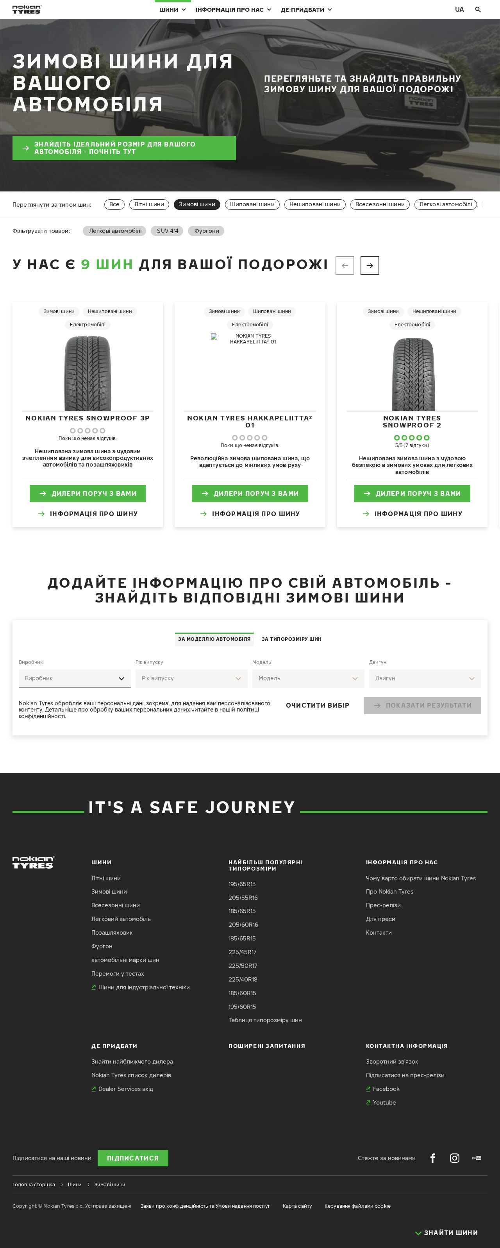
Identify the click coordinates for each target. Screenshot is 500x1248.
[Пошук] (478, 9)
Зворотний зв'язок (392, 1061)
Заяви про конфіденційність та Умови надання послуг (205, 1206)
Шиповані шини (252, 204)
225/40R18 (243, 979)
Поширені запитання (267, 1045)
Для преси (380, 918)
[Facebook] (433, 1158)
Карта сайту (297, 1206)
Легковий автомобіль (121, 918)
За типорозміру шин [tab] (292, 639)
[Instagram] (455, 1158)
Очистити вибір (318, 705)
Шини (168, 9)
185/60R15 (242, 993)
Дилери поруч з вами (94, 493)
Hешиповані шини (315, 204)
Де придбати (302, 9)
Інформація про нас (230, 9)
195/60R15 (242, 1006)
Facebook (386, 1088)
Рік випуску (149, 662)
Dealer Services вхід (125, 1088)
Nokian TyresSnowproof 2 (412, 421)
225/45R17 (243, 952)
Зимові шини (109, 891)
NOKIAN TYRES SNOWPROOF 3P (87, 418)
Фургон (101, 946)
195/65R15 (242, 884)
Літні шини (149, 204)
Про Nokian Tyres (389, 891)
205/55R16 (243, 897)
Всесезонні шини (380, 204)
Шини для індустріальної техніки (144, 987)
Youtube (384, 1102)
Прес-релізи (383, 905)
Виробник (31, 662)
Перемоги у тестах (117, 973)
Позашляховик (112, 932)
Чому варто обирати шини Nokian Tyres (421, 878)
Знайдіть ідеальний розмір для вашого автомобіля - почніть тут (115, 148)
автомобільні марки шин (125, 960)
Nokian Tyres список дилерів (131, 1075)
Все (114, 204)
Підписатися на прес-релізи (405, 1075)
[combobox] (75, 678)
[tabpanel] (250, 691)
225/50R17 (243, 965)
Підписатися (133, 1158)
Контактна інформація (407, 1045)
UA (459, 9)
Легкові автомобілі (446, 204)
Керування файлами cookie (358, 1206)
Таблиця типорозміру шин (265, 1020)
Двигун (377, 662)
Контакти (379, 932)
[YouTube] (477, 1158)
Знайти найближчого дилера (132, 1061)
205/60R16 (243, 924)
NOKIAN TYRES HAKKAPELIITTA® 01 (250, 421)
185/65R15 (242, 911)
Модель (261, 662)
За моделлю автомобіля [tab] (214, 639)
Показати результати (429, 705)
